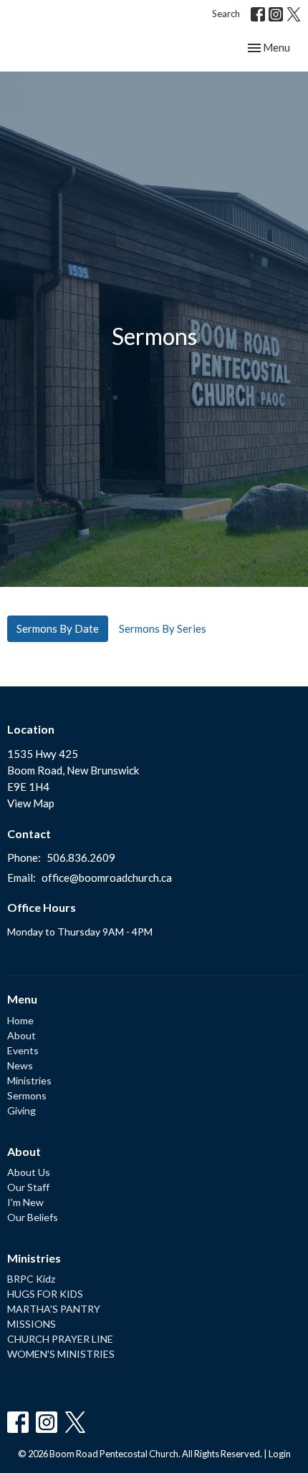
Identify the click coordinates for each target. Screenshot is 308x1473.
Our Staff (28, 1187)
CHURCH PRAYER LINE (60, 1339)
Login (280, 1453)
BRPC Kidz (31, 1279)
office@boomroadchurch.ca (107, 877)
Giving (21, 1110)
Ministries (29, 1080)
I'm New (25, 1202)
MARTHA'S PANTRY (53, 1309)
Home (20, 1020)
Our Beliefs (32, 1217)
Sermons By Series (162, 628)
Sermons (27, 1095)
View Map (30, 803)
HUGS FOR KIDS (45, 1294)
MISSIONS (31, 1324)
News (20, 1065)
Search (226, 13)
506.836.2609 (81, 857)
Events (23, 1050)
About (21, 1035)
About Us (28, 1172)
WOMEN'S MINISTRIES (61, 1354)
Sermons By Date (57, 628)
